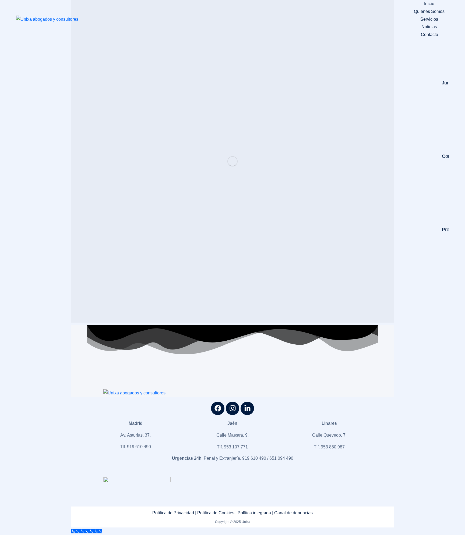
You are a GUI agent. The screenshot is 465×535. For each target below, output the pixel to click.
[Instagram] (232, 408)
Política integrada (254, 513)
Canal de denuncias (293, 513)
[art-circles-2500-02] (232, 161)
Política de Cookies (215, 513)
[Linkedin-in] (247, 408)
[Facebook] (217, 408)
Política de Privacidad (173, 513)
